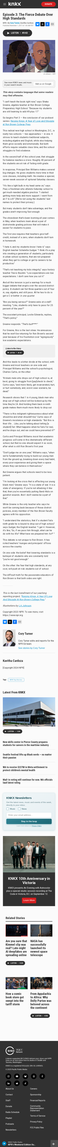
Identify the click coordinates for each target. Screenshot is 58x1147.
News (24, 809)
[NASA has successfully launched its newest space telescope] (41, 930)
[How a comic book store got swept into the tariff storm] (17, 983)
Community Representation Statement (37, 1108)
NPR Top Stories (16, 680)
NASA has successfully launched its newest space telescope (38, 948)
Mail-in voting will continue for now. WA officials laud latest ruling (28, 781)
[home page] (14, 5)
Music (12, 809)
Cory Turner (15, 23)
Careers (33, 1089)
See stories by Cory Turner (31, 648)
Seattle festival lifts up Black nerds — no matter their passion (27, 756)
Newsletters (11, 1130)
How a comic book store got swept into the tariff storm (15, 999)
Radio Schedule (12, 1112)
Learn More (29, 900)
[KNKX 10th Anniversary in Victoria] (29, 854)
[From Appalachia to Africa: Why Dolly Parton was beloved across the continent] (41, 983)
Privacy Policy (37, 826)
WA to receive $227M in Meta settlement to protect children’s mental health (25, 769)
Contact (9, 1095)
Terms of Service (37, 1116)
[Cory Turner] (9, 638)
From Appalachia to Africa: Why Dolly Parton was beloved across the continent (40, 1000)
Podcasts (10, 1124)
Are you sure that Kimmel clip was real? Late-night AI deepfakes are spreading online (16, 948)
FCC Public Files (37, 1128)
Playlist (9, 1118)
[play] (4, 1143)
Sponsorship (35, 1095)
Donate (48, 4)
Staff (8, 1100)
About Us (10, 1089)
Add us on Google (43, 84)
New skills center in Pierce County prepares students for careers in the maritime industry (26, 743)
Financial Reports (37, 1100)
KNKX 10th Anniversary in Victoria (29, 880)
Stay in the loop (29, 821)
